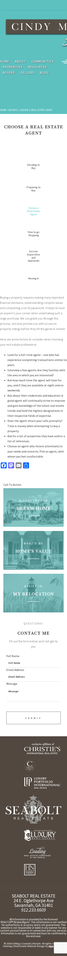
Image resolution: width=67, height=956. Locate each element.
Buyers (9, 73)
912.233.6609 (33, 910)
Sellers (27, 73)
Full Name (12, 656)
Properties (13, 67)
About (20, 62)
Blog (44, 73)
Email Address (15, 670)
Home (4, 62)
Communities (43, 62)
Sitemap (7, 946)
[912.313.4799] (33, 5)
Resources (37, 67)
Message (11, 683)
